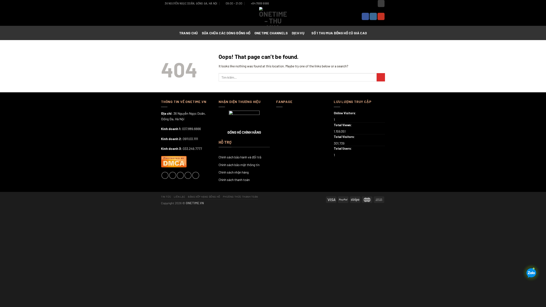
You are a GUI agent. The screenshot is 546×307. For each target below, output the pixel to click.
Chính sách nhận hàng (234, 172)
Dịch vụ (298, 33)
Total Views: (343, 125)
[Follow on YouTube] (381, 16)
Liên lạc (179, 196)
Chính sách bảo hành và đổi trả (240, 157)
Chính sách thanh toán (234, 180)
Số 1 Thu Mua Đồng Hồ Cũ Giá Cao (339, 33)
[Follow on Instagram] (373, 16)
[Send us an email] (188, 175)
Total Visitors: (345, 137)
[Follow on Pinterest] (195, 175)
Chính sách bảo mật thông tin (239, 165)
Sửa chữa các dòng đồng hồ (226, 33)
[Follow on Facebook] (365, 16)
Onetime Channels (271, 33)
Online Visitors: (345, 113)
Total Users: (343, 148)
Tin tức (166, 196)
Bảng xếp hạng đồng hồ (204, 196)
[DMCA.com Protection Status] (174, 161)
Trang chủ (188, 33)
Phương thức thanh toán (240, 196)
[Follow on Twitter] (180, 175)
